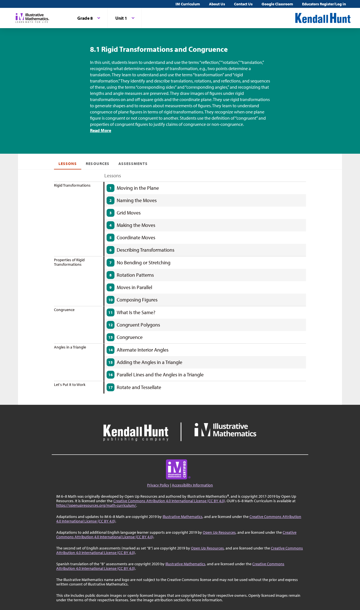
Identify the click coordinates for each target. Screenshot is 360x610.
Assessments (133, 163)
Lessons (67, 163)
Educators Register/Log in (324, 3)
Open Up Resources (219, 532)
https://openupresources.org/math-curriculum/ (96, 505)
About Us (217, 3)
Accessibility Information (192, 485)
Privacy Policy (158, 485)
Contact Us (243, 3)
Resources (97, 163)
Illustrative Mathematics (182, 516)
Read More (100, 130)
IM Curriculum (188, 3)
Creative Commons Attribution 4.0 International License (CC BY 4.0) (169, 500)
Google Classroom (277, 3)
